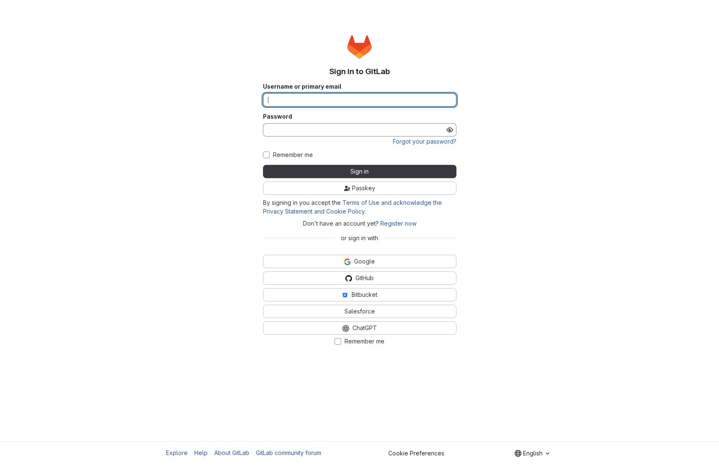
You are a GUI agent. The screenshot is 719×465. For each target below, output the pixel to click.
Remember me (293, 155)
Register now (398, 223)
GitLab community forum (288, 452)
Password (277, 116)
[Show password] (449, 130)
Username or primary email (302, 86)
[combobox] (532, 453)
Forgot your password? (424, 141)
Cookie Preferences (416, 453)
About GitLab (231, 452)
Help (201, 452)
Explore (177, 452)
